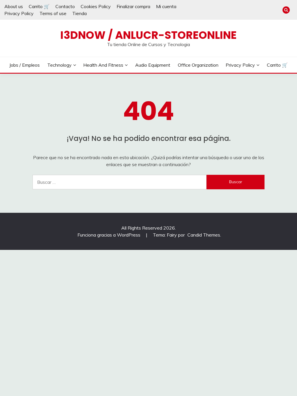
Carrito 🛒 (39, 6)
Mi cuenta (166, 6)
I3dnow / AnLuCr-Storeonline (148, 35)
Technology (59, 65)
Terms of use (52, 13)
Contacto (65, 6)
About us (13, 6)
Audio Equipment (152, 65)
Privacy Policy (19, 13)
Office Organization (198, 65)
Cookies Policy (96, 6)
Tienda (79, 13)
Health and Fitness (103, 65)
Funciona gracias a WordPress (109, 235)
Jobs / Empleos (24, 65)
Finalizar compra (133, 6)
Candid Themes (203, 235)
